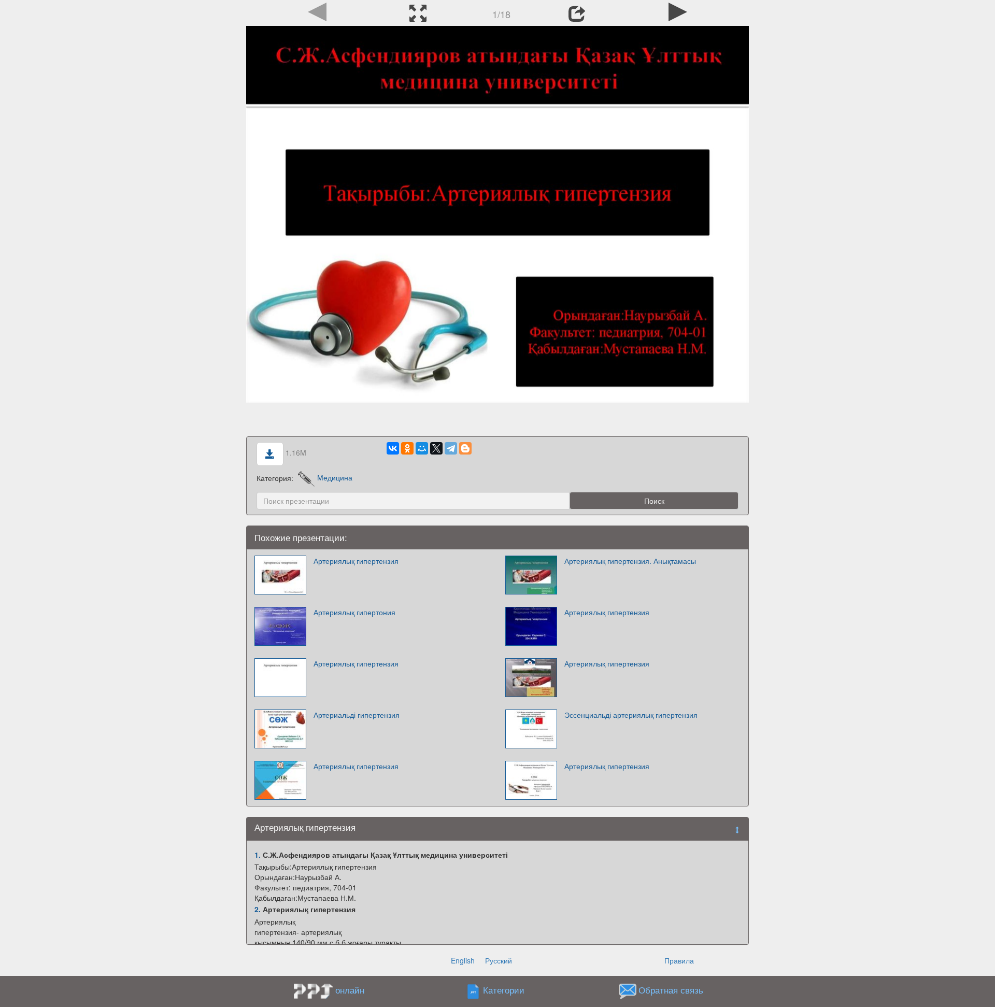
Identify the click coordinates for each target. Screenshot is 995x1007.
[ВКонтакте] (393, 448)
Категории (503, 990)
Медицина (334, 477)
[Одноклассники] (407, 448)
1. (257, 854)
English (463, 960)
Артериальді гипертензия (357, 715)
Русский (498, 960)
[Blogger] (465, 448)
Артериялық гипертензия (356, 561)
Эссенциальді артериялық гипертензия (631, 715)
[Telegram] (451, 448)
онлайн (349, 990)
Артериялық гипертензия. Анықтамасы (630, 561)
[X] (436, 448)
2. (257, 909)
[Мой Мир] (422, 448)
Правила (679, 960)
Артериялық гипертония (354, 612)
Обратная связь (670, 990)
